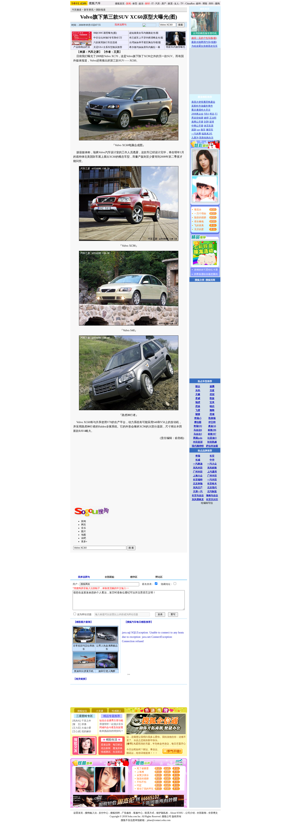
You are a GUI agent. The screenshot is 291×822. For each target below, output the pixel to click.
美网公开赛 (197, 121)
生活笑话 (117, 751)
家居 (170, 3)
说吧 (83, 538)
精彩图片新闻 (83, 622)
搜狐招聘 (115, 812)
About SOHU (176, 812)
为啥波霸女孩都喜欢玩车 (204, 46)
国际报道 (101, 9)
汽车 (157, 3)
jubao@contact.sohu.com (158, 820)
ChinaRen (190, 3)
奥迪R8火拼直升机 (83, 671)
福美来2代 (207, 133)
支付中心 (103, 812)
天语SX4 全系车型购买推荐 (107, 47)
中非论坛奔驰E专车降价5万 (107, 37)
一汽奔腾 (196, 133)
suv (198, 129)
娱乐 (141, 3)
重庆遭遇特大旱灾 (200, 109)
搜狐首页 (120, 3)
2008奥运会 (197, 113)
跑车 (203, 129)
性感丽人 (116, 711)
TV (182, 3)
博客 (205, 3)
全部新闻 (201, 812)
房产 (164, 3)
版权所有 (176, 816)
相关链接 (80, 678)
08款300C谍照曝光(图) (105, 33)
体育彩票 (208, 125)
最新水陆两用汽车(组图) (204, 42)
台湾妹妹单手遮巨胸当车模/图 (145, 42)
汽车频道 (76, 9)
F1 (216, 113)
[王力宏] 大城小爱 (81, 727)
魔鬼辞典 (117, 748)
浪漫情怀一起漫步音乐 (111, 724)
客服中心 (138, 812)
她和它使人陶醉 (107, 671)
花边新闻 (105, 748)
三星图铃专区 (84, 716)
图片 (83, 531)
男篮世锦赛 (197, 117)
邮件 (198, 3)
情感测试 (105, 751)
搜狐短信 (82, 711)
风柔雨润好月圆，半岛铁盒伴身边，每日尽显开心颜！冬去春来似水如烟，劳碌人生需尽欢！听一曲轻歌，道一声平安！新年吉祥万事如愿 (156, 742)
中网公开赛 (197, 125)
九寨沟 (195, 137)
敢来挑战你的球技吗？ (111, 731)
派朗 (193, 129)
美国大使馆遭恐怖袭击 (203, 102)
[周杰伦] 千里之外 (81, 720)
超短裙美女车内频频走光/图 (143, 33)
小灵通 (99, 711)
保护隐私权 (162, 812)
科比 (212, 113)
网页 (83, 524)
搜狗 (217, 3)
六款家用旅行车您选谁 (105, 42)
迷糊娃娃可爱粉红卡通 (206, 269)
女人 (176, 3)
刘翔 (206, 121)
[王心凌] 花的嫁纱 (81, 731)
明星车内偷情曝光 (175, 47)
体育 (134, 3)
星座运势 (105, 744)
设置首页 (78, 812)
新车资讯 (88, 9)
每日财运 (117, 744)
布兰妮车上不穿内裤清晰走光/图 (146, 37)
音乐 (83, 528)
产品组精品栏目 (81, 47)
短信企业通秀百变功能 (111, 720)
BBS (211, 3)
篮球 (211, 121)
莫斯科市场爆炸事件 (202, 105)
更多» (84, 541)
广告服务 (126, 812)
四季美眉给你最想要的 (206, 274)
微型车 (209, 129)
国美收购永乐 (206, 137)
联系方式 (149, 812)
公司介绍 (190, 812)
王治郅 (212, 117)
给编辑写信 (207, 503)
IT (152, 3)
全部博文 (213, 812)
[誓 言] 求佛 (79, 724)
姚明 (206, 117)
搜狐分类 (199, 280)
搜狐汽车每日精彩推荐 (139, 622)
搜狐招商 (210, 280)
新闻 (83, 521)
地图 (83, 534)
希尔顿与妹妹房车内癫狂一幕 (144, 47)
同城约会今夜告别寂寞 (111, 727)
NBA (206, 113)
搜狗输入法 (91, 812)
